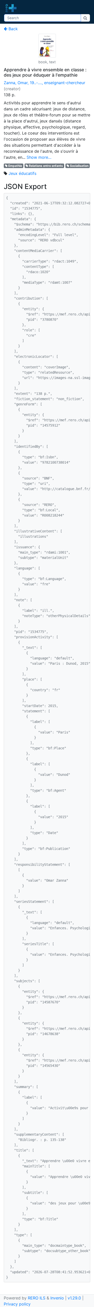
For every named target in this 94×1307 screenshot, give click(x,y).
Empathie (15, 166)
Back (12, 28)
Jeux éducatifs (22, 173)
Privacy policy (17, 1303)
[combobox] (42, 18)
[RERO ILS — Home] (12, 8)
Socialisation (79, 166)
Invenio (57, 1297)
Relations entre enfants (46, 166)
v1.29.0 (74, 1297)
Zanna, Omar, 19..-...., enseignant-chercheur (44, 82)
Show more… (39, 157)
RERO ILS (36, 1297)
